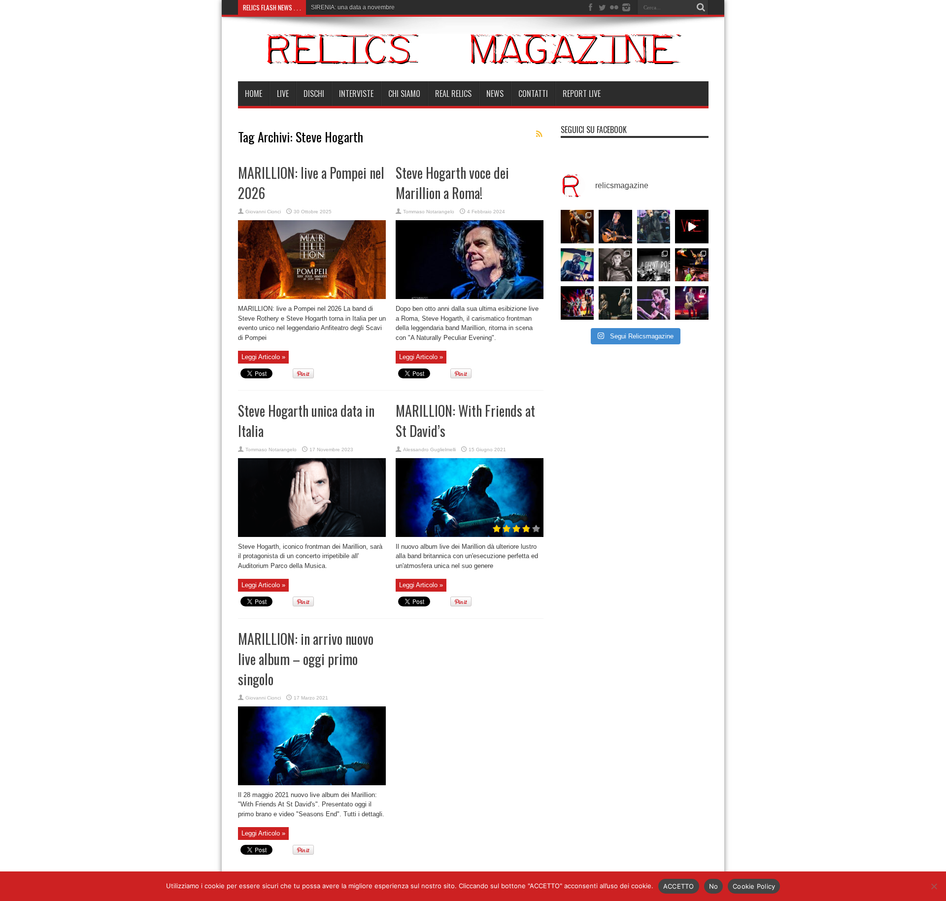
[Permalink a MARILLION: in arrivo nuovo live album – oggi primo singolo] (312, 783)
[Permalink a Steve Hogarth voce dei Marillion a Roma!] (469, 296)
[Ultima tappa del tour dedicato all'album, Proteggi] (577, 226)
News (495, 94)
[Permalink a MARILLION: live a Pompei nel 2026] (312, 296)
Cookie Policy (754, 886)
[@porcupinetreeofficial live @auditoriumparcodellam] (692, 303)
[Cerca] (701, 7)
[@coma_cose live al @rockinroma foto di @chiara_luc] (654, 303)
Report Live (582, 94)
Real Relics (453, 94)
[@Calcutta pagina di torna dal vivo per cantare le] (577, 265)
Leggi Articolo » (263, 357)
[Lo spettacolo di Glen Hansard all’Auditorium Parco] (615, 226)
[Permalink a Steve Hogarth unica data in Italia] (312, 534)
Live (283, 94)
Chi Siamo (404, 94)
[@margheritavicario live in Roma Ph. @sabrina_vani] (615, 265)
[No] (934, 886)
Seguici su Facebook (594, 129)
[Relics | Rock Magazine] (473, 56)
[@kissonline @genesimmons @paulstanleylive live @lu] (577, 303)
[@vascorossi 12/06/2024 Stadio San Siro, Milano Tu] (654, 226)
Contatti (533, 94)
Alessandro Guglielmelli (429, 449)
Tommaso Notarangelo (428, 211)
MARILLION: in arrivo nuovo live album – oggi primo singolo (305, 659)
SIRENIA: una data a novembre (353, 7)
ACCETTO (678, 886)
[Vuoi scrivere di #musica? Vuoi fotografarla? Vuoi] (692, 226)
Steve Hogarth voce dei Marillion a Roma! (452, 183)
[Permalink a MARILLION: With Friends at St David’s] (469, 534)
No (713, 886)
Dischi (314, 94)
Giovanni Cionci (263, 211)
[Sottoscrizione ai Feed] (539, 134)
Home (253, 94)
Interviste (356, 94)
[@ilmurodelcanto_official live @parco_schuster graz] (615, 303)
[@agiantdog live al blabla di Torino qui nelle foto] (654, 265)
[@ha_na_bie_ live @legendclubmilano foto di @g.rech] (692, 265)
